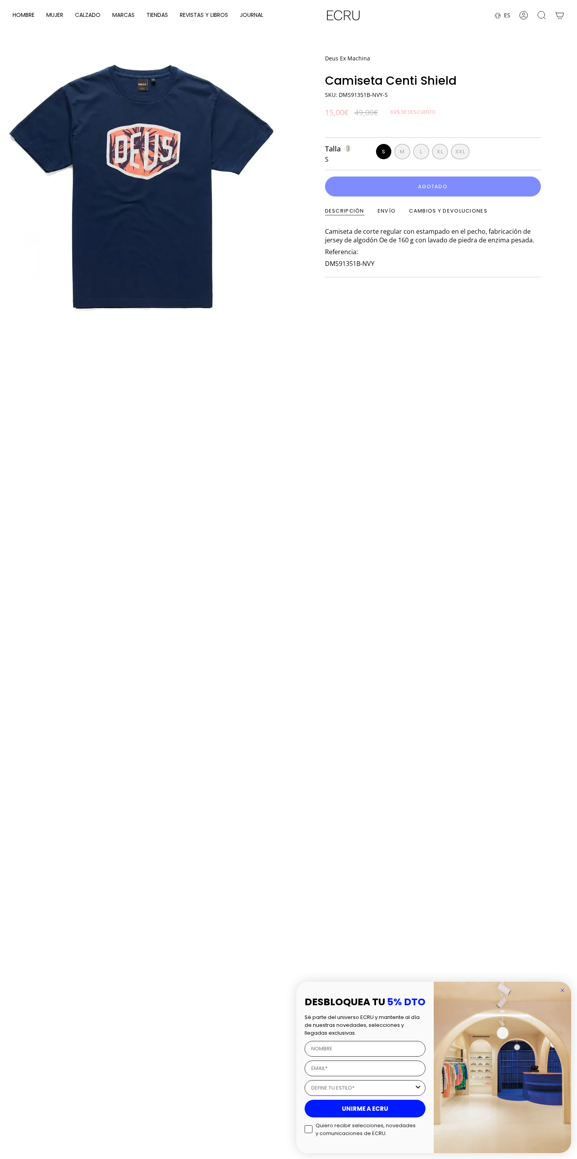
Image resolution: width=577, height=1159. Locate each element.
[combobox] (362, 1088)
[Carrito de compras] (560, 15)
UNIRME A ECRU (365, 1108)
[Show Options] (418, 1088)
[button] (23, 15)
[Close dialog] (562, 990)
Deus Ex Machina (347, 58)
